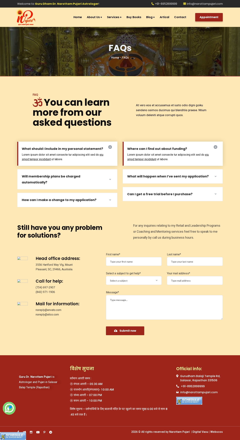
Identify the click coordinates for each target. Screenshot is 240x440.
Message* (112, 292)
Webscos (216, 431)
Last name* (174, 254)
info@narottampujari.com (205, 4)
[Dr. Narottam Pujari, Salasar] (33, 17)
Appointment (209, 17)
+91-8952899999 (166, 4)
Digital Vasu (200, 431)
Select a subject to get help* (123, 273)
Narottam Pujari (179, 431)
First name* (113, 254)
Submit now (127, 331)
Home (115, 57)
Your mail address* (178, 273)
